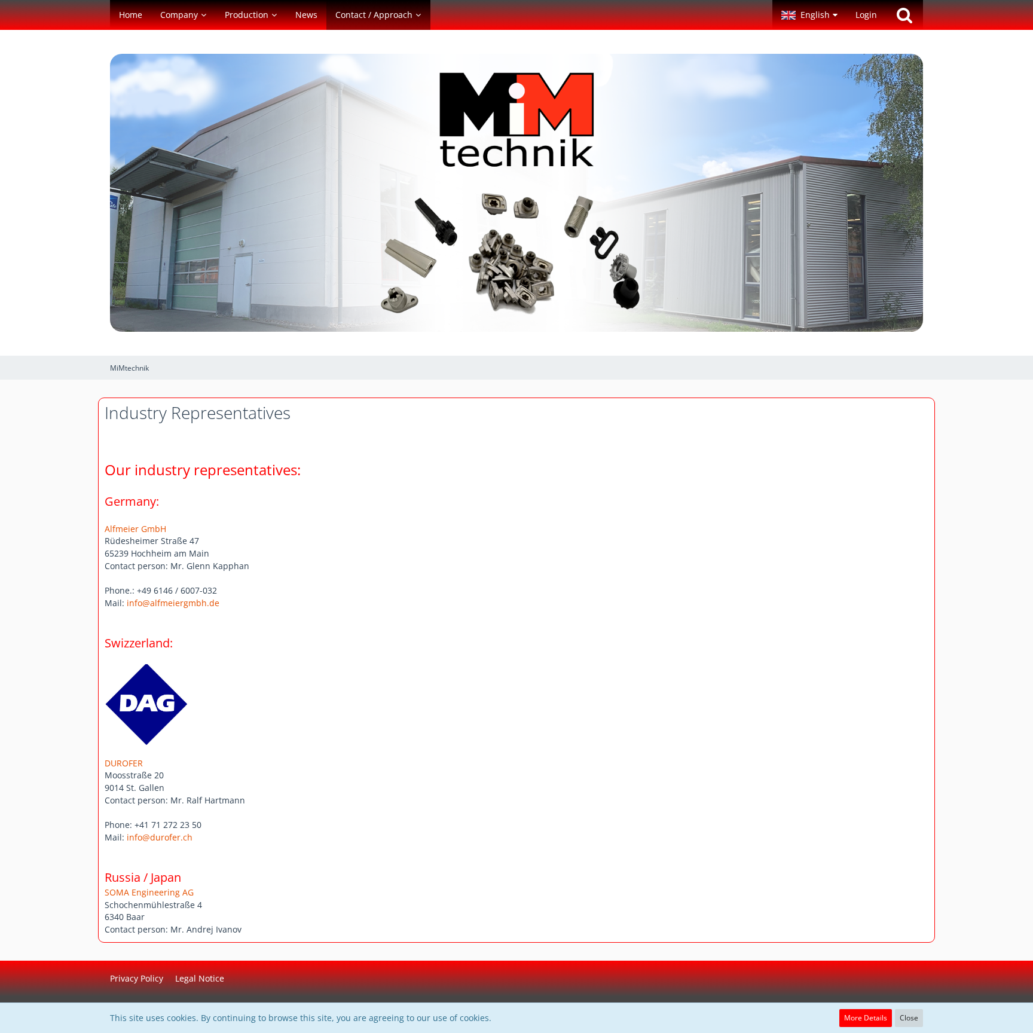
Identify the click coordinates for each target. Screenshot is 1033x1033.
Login (866, 14)
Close (909, 1018)
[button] (809, 15)
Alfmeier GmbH (135, 528)
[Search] (904, 15)
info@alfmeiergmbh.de (173, 603)
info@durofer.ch (159, 837)
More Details (865, 1018)
